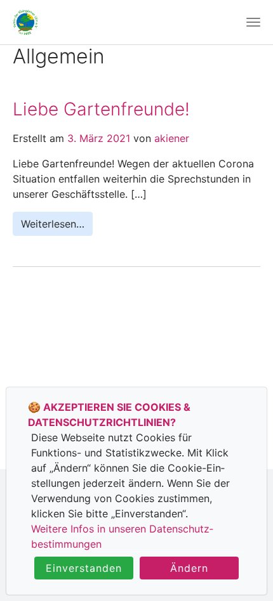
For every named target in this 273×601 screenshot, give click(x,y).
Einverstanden (84, 568)
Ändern (189, 568)
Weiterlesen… (52, 223)
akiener (170, 138)
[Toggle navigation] (253, 22)
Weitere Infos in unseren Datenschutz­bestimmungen (122, 536)
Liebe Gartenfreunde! (101, 109)
